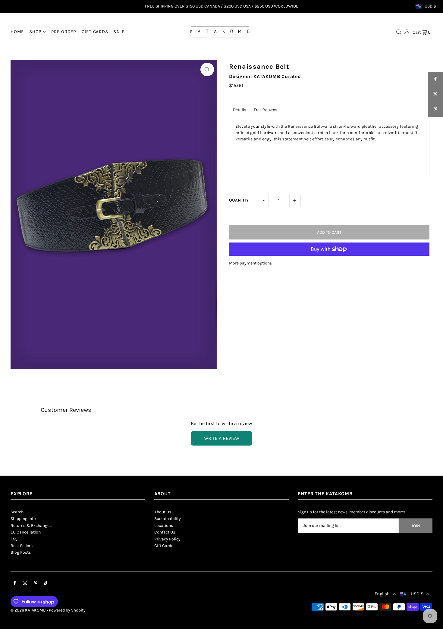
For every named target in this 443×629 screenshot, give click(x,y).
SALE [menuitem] (118, 31)
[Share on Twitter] (435, 94)
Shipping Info (23, 518)
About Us (162, 512)
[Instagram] (25, 583)
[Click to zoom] (207, 69)
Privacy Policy (167, 539)
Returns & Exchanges (31, 525)
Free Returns (265, 109)
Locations (163, 525)
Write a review (221, 438)
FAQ (14, 539)
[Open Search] (398, 31)
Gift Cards (163, 545)
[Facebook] (15, 583)
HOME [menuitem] (17, 31)
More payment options (250, 263)
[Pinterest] (35, 583)
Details (239, 109)
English (382, 593)
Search (17, 512)
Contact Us (164, 532)
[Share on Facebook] (435, 79)
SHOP (35, 31)
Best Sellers (22, 545)
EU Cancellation (26, 532)
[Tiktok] (45, 583)
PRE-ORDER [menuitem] (63, 31)
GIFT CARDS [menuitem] (95, 31)
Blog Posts (21, 552)
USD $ (430, 6)
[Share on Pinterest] (435, 109)
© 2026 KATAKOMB (28, 610)
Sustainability (167, 518)
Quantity (239, 200)
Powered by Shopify (67, 610)
